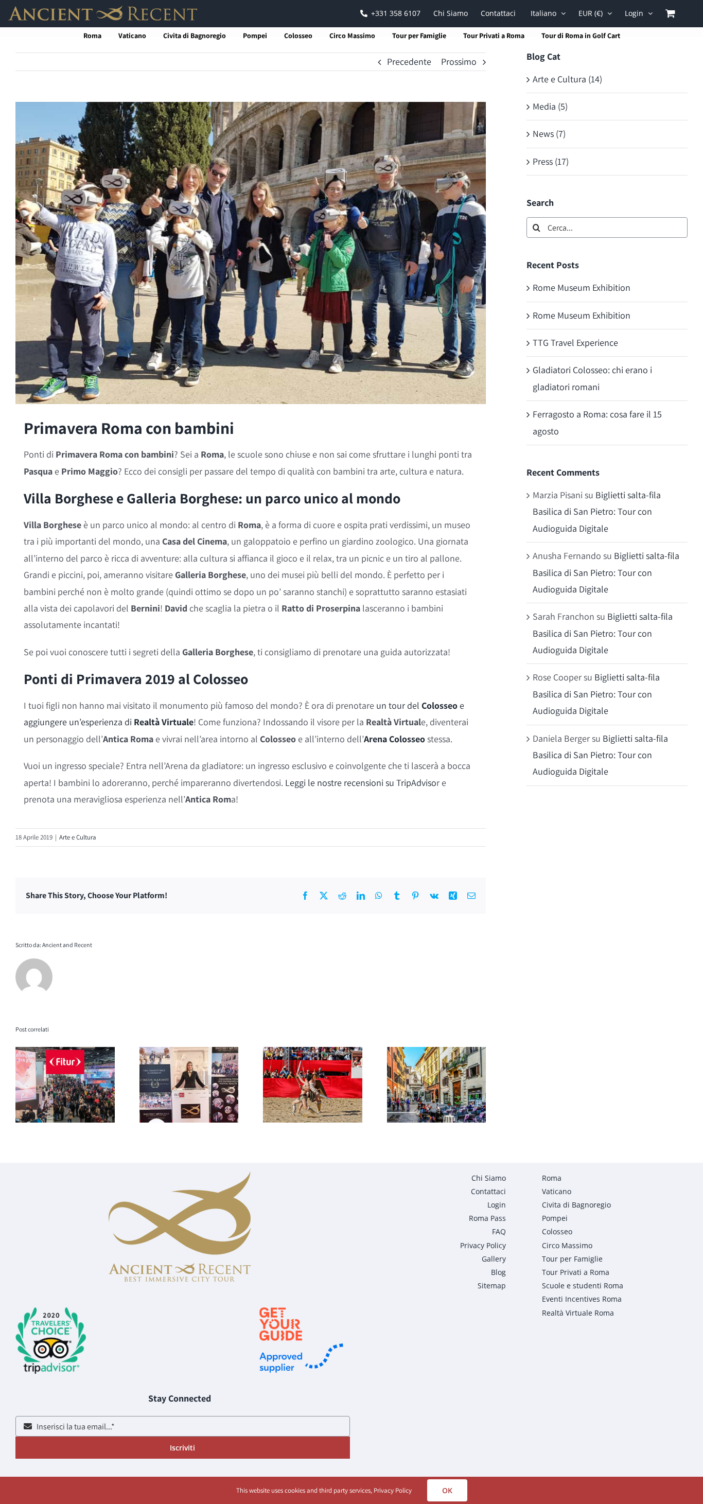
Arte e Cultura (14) (567, 79)
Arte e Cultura (77, 837)
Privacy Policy (393, 1490)
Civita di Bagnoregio (194, 35)
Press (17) (551, 161)
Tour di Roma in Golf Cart (580, 35)
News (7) (549, 133)
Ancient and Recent (67, 945)
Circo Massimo (352, 35)
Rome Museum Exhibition (581, 287)
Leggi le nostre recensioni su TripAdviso (360, 783)
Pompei (255, 35)
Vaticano (132, 35)
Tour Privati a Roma (493, 35)
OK (447, 1490)
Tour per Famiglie (419, 35)
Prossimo (459, 61)
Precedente (409, 61)
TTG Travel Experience (575, 342)
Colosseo (298, 35)
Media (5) (550, 106)
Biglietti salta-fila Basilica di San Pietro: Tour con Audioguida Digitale (597, 511)
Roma (92, 35)
